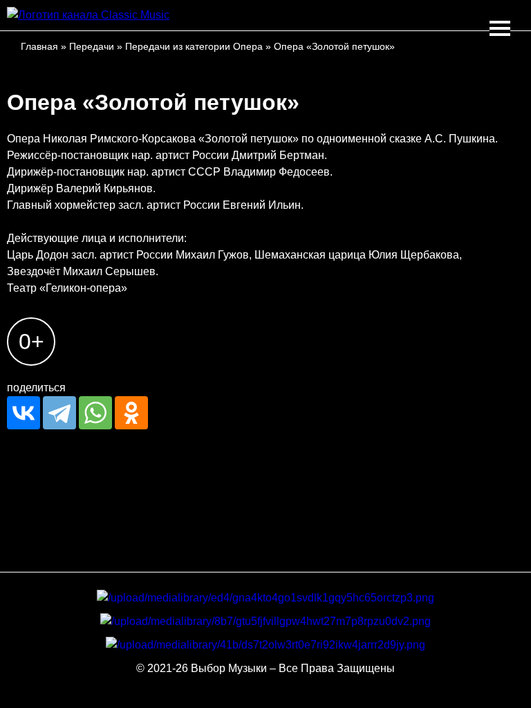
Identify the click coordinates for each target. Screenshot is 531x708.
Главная (39, 46)
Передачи (91, 46)
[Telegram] (59, 412)
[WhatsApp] (95, 412)
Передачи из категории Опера (194, 46)
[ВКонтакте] (23, 412)
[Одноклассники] (131, 412)
